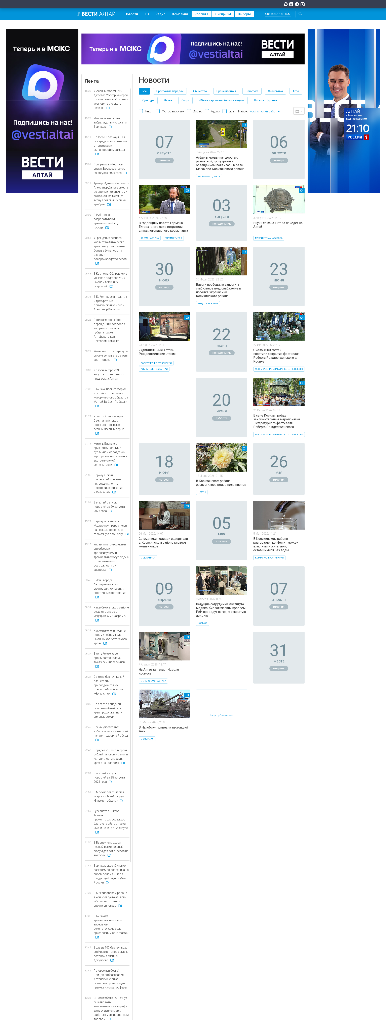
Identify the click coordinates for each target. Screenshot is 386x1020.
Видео (197, 111)
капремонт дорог (209, 176)
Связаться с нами (278, 14)
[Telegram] (297, 4)
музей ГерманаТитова (268, 238)
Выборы (244, 14)
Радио (160, 14)
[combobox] (264, 112)
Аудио (215, 111)
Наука (168, 100)
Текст (149, 111)
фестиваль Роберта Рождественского (279, 369)
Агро (296, 91)
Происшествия (226, 91)
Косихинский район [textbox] (263, 111)
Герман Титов (173, 238)
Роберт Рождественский (156, 363)
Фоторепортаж (173, 111)
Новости (131, 14)
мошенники (148, 557)
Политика (252, 91)
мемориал (147, 739)
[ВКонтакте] (286, 4)
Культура (148, 100)
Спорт (185, 100)
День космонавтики (153, 681)
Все (144, 91)
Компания (180, 14)
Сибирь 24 (223, 14)
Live (231, 111)
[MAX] (303, 4)
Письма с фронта (265, 100)
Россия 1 (201, 14)
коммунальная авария (269, 557)
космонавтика (150, 238)
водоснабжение (208, 303)
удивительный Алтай (154, 369)
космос (202, 623)
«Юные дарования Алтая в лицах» (221, 100)
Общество (200, 91)
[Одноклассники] (291, 4)
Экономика (275, 91)
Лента (92, 81)
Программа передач (170, 91)
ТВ (147, 14)
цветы (202, 492)
